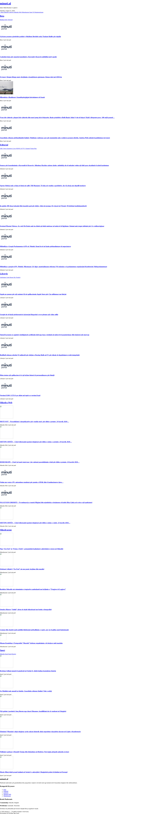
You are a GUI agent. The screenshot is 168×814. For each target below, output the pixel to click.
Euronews (10, 148)
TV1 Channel (26, 148)
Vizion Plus (33, 148)
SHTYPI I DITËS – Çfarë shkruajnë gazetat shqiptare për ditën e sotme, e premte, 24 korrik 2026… (36, 442)
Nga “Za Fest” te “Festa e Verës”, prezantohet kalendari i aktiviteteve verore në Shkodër (31, 549)
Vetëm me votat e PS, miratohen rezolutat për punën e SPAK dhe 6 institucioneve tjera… (31, 482)
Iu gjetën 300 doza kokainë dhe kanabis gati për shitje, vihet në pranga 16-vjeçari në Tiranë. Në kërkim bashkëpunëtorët (43, 206)
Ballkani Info (4, 19)
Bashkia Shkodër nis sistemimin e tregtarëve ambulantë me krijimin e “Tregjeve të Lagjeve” (33, 589)
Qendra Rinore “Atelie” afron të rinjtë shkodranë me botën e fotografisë (26, 609)
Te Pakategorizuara (38, 12)
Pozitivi (18, 277)
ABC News (3, 148)
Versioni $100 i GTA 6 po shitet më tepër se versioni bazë (20, 395)
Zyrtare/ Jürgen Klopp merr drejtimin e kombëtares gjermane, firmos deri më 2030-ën (31, 77)
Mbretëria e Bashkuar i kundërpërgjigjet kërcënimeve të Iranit (22, 97)
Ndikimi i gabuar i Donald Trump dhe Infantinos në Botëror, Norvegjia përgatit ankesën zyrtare (34, 752)
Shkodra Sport (4, 654)
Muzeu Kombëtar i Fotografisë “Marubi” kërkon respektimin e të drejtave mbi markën (31, 643)
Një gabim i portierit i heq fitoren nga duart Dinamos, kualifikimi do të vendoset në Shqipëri (33, 711)
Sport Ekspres (12, 654)
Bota (2, 12)
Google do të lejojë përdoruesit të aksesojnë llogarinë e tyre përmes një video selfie (29, 314)
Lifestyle (11, 12)
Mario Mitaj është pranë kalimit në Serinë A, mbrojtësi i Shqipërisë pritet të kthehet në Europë (33, 772)
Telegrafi (10, 19)
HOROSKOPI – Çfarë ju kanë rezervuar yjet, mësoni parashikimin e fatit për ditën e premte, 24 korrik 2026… (40, 462)
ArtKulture (3, 277)
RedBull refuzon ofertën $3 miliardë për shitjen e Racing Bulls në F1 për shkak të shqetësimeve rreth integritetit (40, 355)
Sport (31, 12)
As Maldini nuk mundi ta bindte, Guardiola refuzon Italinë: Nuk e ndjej (26, 691)
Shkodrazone (25, 12)
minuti (5, 3)
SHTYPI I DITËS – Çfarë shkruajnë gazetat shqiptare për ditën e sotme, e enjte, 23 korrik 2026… (35, 523)
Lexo (14, 148)
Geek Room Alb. (11, 277)
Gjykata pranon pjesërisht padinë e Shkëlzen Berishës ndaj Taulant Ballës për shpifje (30, 36)
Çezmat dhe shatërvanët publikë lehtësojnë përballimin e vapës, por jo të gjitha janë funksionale (34, 630)
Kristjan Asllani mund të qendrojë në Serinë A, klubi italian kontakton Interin (28, 671)
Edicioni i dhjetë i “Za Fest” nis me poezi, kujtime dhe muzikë (22, 569)
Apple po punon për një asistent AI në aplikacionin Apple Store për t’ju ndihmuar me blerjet (33, 294)
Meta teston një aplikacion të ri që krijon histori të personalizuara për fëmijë (27, 375)
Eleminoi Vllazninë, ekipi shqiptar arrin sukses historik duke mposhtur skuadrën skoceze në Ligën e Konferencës (40, 731)
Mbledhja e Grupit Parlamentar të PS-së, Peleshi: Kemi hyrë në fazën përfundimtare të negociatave (35, 246)
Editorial (6, 12)
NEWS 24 (19, 148)
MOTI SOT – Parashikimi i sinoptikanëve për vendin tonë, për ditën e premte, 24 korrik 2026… (34, 421)
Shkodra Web (18, 12)
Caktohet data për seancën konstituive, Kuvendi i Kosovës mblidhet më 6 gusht (28, 57)
